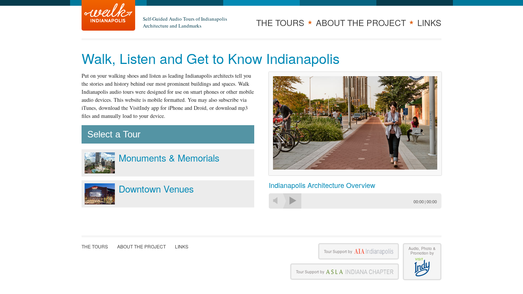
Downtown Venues (156, 188)
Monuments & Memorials (169, 157)
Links (429, 22)
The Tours (280, 22)
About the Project (361, 22)
